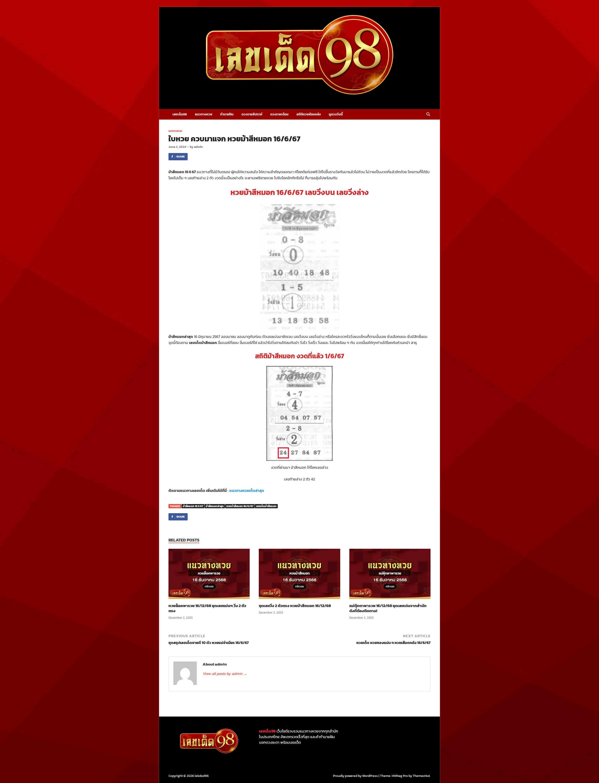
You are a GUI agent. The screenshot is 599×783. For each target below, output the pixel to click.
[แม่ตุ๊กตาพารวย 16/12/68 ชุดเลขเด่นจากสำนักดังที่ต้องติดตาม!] (390, 575)
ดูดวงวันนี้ (336, 114)
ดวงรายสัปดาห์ (251, 114)
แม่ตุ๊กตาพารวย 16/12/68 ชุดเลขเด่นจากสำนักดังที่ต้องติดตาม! (388, 608)
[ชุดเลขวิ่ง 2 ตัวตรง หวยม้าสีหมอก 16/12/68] (299, 575)
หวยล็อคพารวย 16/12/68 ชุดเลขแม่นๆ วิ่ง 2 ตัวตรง (207, 608)
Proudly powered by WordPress (355, 775)
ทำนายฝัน (227, 114)
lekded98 (201, 775)
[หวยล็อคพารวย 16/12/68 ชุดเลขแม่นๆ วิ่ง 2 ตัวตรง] (209, 575)
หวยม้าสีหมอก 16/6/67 (239, 506)
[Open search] (428, 114)
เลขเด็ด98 (179, 114)
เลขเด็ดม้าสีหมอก (266, 506)
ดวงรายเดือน (279, 114)
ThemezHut (421, 775)
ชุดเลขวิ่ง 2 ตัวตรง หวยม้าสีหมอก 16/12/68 (295, 606)
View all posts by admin (225, 673)
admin (198, 147)
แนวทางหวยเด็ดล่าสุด (246, 490)
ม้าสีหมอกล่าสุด (215, 506)
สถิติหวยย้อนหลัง (308, 114)
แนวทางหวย (203, 114)
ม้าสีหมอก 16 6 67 (193, 506)
